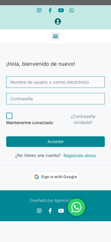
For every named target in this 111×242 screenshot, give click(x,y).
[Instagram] (39, 10)
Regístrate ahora (80, 155)
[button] (55, 36)
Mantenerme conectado (29, 122)
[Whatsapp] (71, 10)
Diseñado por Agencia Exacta (55, 200)
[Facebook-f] (50, 10)
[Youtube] (61, 10)
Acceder (55, 141)
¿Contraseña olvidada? (83, 119)
